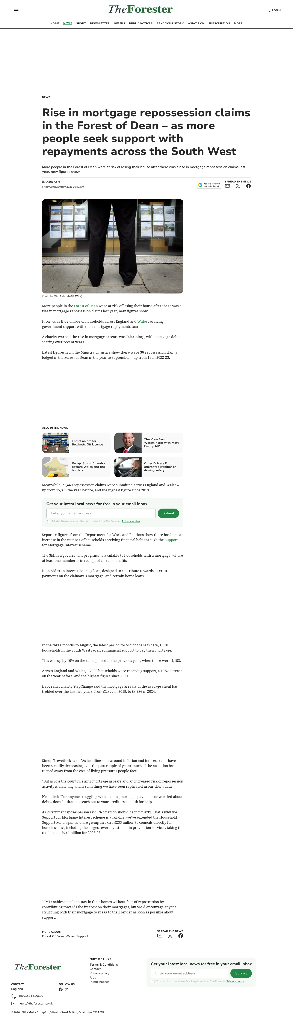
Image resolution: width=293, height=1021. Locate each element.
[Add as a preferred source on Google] (209, 185)
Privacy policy (99, 973)
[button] (16, 9)
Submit (168, 513)
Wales (142, 321)
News (46, 97)
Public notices (99, 982)
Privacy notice (131, 521)
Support (171, 540)
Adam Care (53, 182)
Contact (95, 969)
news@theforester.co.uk (35, 1003)
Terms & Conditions (104, 965)
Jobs (93, 977)
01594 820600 (33, 996)
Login (276, 10)
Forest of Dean (86, 306)
